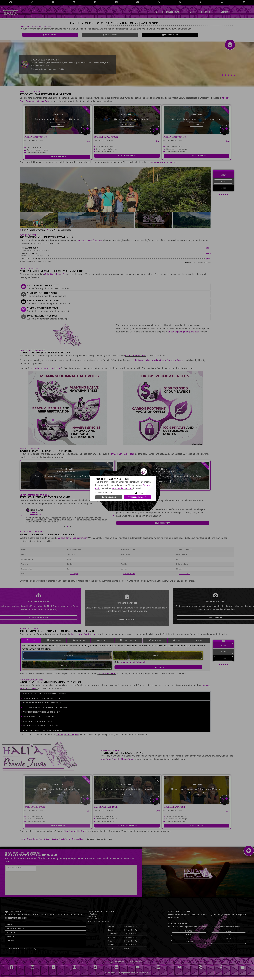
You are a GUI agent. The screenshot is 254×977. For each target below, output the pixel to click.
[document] (127, 488)
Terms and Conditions (122, 488)
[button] (153, 467)
